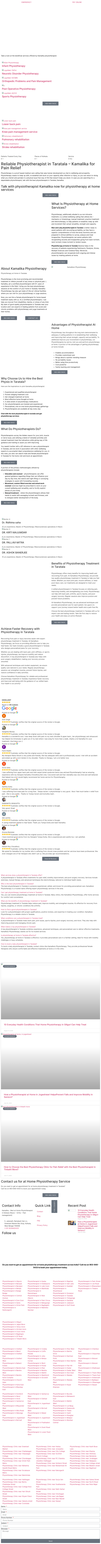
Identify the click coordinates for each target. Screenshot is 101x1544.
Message (4, 1528)
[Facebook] (4, 1239)
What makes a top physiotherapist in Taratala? (18, 927)
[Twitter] (15, 1239)
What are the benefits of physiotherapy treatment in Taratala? (24, 901)
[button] (50, 875)
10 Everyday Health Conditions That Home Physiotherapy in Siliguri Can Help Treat (45, 1024)
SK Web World (22, 1258)
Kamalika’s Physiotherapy (32, 1255)
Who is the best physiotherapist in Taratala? (17, 884)
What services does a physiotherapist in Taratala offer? (21, 875)
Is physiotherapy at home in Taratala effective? (18, 935)
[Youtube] (4, 1244)
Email (3, 1512)
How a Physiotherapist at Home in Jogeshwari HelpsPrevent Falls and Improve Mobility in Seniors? (87, 1226)
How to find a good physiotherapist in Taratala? (19, 909)
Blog (38, 1216)
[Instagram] (9, 1239)
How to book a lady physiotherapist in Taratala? (19, 944)
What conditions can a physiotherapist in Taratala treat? (22, 918)
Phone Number (7, 1517)
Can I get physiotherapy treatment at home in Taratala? (21, 892)
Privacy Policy (42, 1225)
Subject (4, 1523)
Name (3, 1506)
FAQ (38, 1221)
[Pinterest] (26, 1239)
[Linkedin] (20, 1239)
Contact (40, 1212)
